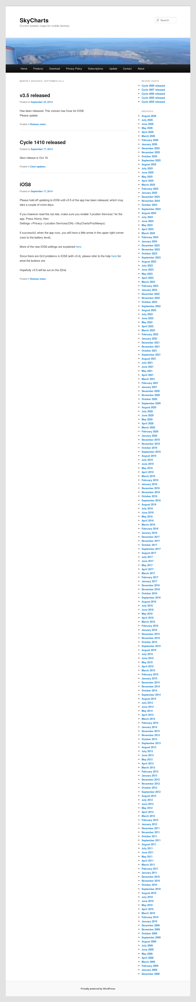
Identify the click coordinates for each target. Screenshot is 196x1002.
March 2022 (148, 330)
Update (113, 68)
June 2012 (148, 804)
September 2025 (151, 160)
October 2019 (149, 447)
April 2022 (148, 326)
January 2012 (149, 824)
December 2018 (151, 488)
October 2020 (149, 399)
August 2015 (149, 650)
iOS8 (25, 184)
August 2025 (149, 164)
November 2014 (151, 686)
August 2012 (149, 796)
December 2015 (151, 634)
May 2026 (147, 128)
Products (38, 68)
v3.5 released (35, 95)
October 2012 (149, 787)
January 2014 (149, 727)
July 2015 (147, 654)
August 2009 (149, 941)
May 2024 (147, 225)
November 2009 (151, 929)
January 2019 (149, 484)
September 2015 (151, 646)
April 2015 (148, 666)
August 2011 (149, 844)
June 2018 (148, 512)
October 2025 (149, 156)
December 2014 (151, 682)
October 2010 (149, 884)
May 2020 (147, 419)
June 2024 (148, 221)
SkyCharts (34, 20)
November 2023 (151, 249)
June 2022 (148, 318)
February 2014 (150, 723)
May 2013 (147, 759)
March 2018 (148, 524)
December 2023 (151, 245)
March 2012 (148, 816)
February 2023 (150, 286)
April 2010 (148, 909)
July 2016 (147, 605)
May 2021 (147, 371)
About (141, 68)
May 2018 (147, 516)
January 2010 (149, 921)
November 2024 (151, 201)
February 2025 (150, 188)
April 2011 (148, 860)
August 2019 (149, 456)
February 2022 (150, 334)
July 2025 (147, 168)
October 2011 (149, 836)
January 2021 (149, 387)
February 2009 (150, 966)
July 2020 (147, 411)
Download (54, 68)
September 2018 (151, 500)
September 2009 (151, 937)
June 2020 (148, 415)
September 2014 (151, 694)
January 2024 (149, 241)
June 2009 (148, 949)
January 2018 (149, 533)
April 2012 (148, 812)
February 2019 (150, 480)
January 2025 (149, 192)
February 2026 (150, 140)
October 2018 (149, 496)
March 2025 (148, 184)
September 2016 (151, 597)
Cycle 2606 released (153, 93)
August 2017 (149, 553)
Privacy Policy (74, 68)
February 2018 (150, 528)
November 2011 (151, 832)
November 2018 (151, 492)
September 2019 (151, 451)
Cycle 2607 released (153, 89)
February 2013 (150, 771)
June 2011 (148, 852)
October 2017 (149, 545)
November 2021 (151, 346)
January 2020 (149, 435)
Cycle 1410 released (43, 142)
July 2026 (147, 120)
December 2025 (151, 148)
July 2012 (147, 800)
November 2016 (151, 589)
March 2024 (148, 233)
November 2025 (151, 152)
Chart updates (38, 166)
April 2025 (148, 180)
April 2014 (148, 715)
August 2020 (149, 407)
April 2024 (148, 229)
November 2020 (151, 395)
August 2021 (149, 358)
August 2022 (149, 310)
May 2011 (147, 856)
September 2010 (151, 889)
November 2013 (151, 735)
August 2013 (149, 747)
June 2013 (148, 755)
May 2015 (147, 662)
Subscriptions (95, 68)
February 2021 (150, 383)
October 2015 (149, 642)
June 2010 (148, 901)
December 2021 (151, 342)
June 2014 (148, 706)
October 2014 (149, 690)
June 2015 (148, 658)
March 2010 (148, 913)
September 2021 (151, 354)
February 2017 (150, 577)
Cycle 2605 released (153, 97)
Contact (127, 68)
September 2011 (151, 840)
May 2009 (147, 953)
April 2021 (148, 375)
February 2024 (150, 237)
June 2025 (148, 172)
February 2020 (150, 431)
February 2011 (150, 868)
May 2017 (147, 565)
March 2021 (148, 379)
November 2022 (151, 298)
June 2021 (148, 366)
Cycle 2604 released (153, 101)
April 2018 (148, 520)
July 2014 (147, 702)
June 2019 (148, 464)
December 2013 (151, 731)
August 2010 (149, 893)
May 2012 (147, 808)
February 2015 (150, 674)
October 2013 (149, 739)
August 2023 (149, 261)
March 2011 (148, 864)
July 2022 (147, 314)
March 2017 (148, 573)
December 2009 (151, 925)
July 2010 (147, 897)
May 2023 (147, 274)
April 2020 (148, 423)
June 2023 (148, 269)
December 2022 (151, 294)
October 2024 (149, 205)
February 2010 (150, 917)
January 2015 (149, 678)
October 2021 (149, 350)
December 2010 (151, 876)
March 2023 (148, 282)
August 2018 (149, 504)
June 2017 (148, 561)
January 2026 (149, 144)
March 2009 (148, 961)
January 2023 (149, 290)
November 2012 (151, 783)
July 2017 (147, 557)
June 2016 (148, 609)
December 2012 (151, 779)
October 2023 (149, 253)
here (78, 246)
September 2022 (151, 306)
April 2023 (148, 278)
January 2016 (149, 630)
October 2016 (149, 593)
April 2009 (148, 957)
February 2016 (150, 625)
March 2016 (148, 621)
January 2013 (149, 775)
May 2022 (147, 322)
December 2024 (151, 196)
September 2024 (151, 209)
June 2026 (148, 124)
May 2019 (147, 468)
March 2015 (148, 670)
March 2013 (148, 767)
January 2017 (149, 581)
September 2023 (151, 257)
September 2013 (151, 743)
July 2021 (147, 362)
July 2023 (147, 265)
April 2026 (148, 132)
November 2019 (151, 443)
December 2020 (151, 391)
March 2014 (148, 719)
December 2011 (151, 828)
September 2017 (151, 549)
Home (24, 68)
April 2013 (148, 763)
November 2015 (151, 638)
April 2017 (148, 569)
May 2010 (147, 905)
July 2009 (147, 945)
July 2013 (147, 751)
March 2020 (148, 427)
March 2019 (148, 476)
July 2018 (147, 508)
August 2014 (149, 698)
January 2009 (149, 970)
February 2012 (150, 820)
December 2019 (151, 439)
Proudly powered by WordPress (98, 988)
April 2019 (148, 472)
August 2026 (149, 116)
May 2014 (147, 711)
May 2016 (147, 613)
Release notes (38, 124)
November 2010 (151, 880)
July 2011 (147, 848)
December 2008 (151, 974)
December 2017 (151, 537)
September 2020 (151, 403)
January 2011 (149, 872)
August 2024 (149, 213)
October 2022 (149, 302)
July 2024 (147, 217)
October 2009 (149, 933)
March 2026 (148, 136)
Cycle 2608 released (153, 85)
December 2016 (151, 585)
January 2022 (149, 338)
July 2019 (147, 460)
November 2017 (151, 541)
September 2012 (151, 792)
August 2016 (149, 601)
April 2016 (148, 617)
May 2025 (147, 176)
